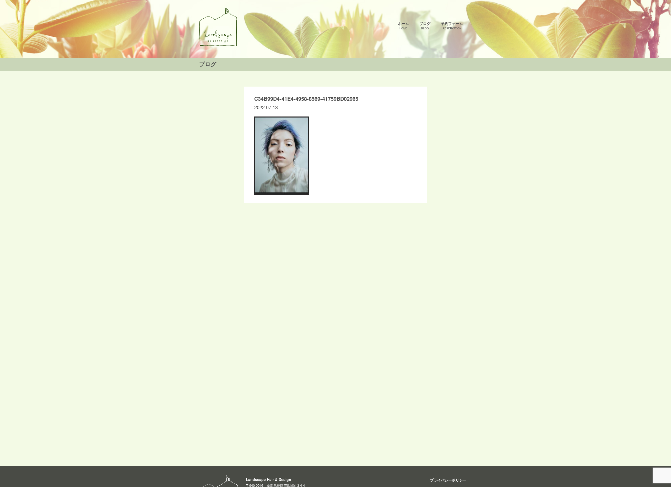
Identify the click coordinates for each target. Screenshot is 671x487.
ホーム (403, 25)
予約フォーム (452, 25)
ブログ (424, 25)
